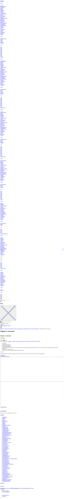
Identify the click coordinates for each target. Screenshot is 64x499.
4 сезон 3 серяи (28, 488)
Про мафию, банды (6, 455)
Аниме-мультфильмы (4, 233)
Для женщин (5, 429)
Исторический (2, 16)
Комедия (1, 17)
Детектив (2, 11)
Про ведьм (4, 441)
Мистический (2, 74)
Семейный (2, 27)
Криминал (2, 19)
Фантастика (2, 31)
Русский (1, 26)
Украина (1, 42)
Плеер (1, 356)
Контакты (4, 496)
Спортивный (2, 29)
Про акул (4, 436)
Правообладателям (5, 495)
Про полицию (33, 341)
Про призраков (5, 462)
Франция (2, 43)
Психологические (6, 473)
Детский (1, 66)
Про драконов (5, 447)
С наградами (5, 475)
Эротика (1, 34)
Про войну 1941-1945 (6, 442)
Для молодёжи (5, 430)
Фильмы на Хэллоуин (6, 479)
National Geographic (6, 425)
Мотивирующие (5, 434)
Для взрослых (2, 12)
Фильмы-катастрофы (6, 480)
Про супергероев (5, 468)
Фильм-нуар (2, 32)
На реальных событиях (7, 435)
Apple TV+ (4, 417)
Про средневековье (6, 467)
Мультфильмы (2, 107)
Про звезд (4, 450)
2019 (1, 53)
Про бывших (5, 439)
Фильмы (1, 1)
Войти (2, 324)
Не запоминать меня (4, 323)
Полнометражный (3, 22)
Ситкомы (4, 478)
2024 (1, 48)
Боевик (1, 8)
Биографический (3, 6)
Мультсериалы (2, 156)
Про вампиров (5, 440)
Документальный (3, 13)
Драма (1, 14)
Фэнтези (1, 33)
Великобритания (3, 38)
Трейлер (7, 356)
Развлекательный (3, 25)
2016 (1, 56)
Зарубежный (2, 15)
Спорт (1, 28)
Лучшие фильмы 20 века (6, 432)
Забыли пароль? (7, 325)
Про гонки (4, 443)
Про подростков (5, 460)
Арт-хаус (1, 5)
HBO (3, 423)
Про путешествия (6, 463)
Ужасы (1, 83)
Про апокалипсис (5, 437)
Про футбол (4, 471)
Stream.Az (2, 0)
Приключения (2, 23)
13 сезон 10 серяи (5, 488)
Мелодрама (2, 20)
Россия (1, 39)
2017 (1, 55)
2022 (1, 50)
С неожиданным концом (7, 476)
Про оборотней (5, 457)
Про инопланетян (5, 452)
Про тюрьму (5, 470)
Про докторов (5, 446)
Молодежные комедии (6, 433)
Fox (3, 422)
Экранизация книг (6, 481)
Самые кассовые (5, 477)
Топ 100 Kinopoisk (6, 491)
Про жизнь (5, 449)
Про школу (5, 472)
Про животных (5, 448)
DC (3, 419)
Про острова (5, 459)
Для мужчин (5, 431)
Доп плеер (4, 356)
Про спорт (4, 466)
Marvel (4, 424)
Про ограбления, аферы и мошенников (9, 458)
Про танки (4, 469)
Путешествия (2, 24)
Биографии (5, 427)
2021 (1, 51)
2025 (1, 98)
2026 (1, 97)
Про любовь (5, 454)
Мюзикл (1, 75)
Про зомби (4, 451)
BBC (3, 418)
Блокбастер (2, 7)
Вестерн (1, 9)
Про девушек (5, 444)
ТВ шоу (1, 199)
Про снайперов (5, 465)
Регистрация (2, 325)
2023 (1, 49)
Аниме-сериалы (3, 268)
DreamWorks (5, 421)
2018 (1, 54)
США (1, 40)
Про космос (5, 453)
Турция (1, 41)
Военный (2, 10)
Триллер (1, 30)
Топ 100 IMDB (6, 490)
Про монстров (5, 456)
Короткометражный (3, 18)
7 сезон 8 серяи (17, 488)
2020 (1, 52)
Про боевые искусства (6, 438)
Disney (4, 420)
